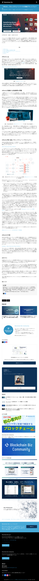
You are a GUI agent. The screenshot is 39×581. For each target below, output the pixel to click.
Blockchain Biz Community (22, 326)
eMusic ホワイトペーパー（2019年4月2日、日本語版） (12, 230)
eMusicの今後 (5, 52)
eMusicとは (5, 49)
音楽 (8, 300)
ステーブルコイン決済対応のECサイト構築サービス (11, 478)
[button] (36, 2)
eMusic (4, 300)
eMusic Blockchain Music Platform (9, 146)
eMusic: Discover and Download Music (9, 66)
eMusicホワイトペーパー (18, 124)
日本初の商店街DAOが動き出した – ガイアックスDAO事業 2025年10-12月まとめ (28, 317)
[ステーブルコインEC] (19, 477)
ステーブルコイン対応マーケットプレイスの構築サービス (12, 499)
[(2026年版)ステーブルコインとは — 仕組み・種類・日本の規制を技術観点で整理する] (10, 310)
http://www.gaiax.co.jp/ (12, 567)
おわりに (4, 53)
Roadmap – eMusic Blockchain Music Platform (11, 246)
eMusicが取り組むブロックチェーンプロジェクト (11, 51)
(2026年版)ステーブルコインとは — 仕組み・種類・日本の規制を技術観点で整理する (10, 317)
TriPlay (23, 62)
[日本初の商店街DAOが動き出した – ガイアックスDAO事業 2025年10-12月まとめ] (28, 310)
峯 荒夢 (5, 281)
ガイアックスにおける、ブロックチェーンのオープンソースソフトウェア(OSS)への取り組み (19, 519)
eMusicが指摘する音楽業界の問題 (8, 50)
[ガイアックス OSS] (19, 518)
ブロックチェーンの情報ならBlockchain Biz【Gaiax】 (18, 579)
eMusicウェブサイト (20, 81)
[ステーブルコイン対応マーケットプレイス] (19, 498)
